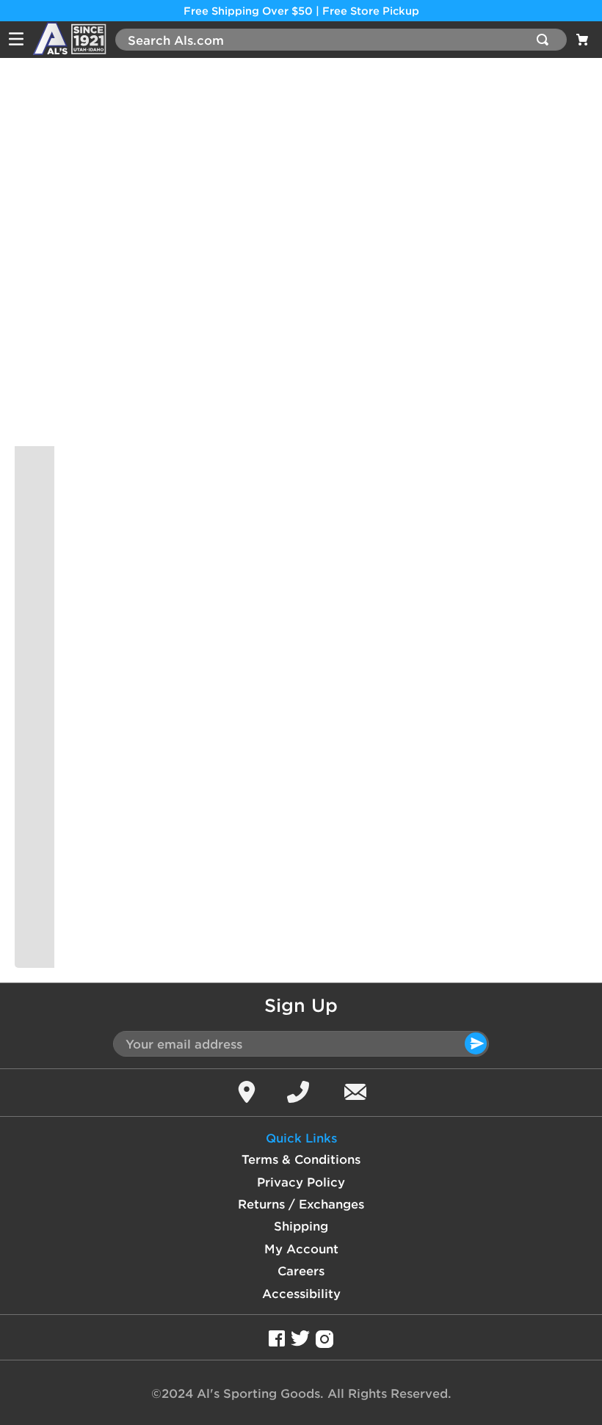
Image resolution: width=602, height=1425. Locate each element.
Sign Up (301, 1005)
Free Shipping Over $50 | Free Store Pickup (301, 10)
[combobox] (341, 40)
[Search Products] (545, 39)
